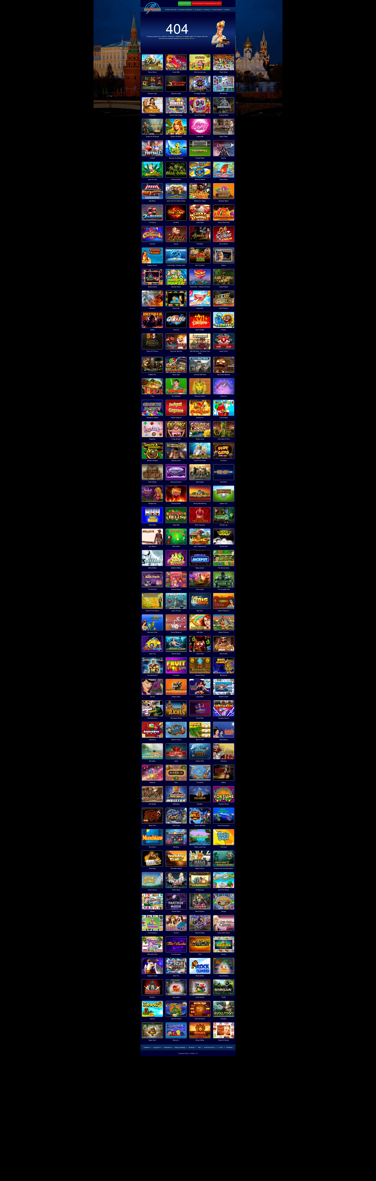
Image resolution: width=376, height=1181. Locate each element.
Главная (146, 1047)
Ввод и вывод (180, 1047)
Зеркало (191, 1047)
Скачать (227, 10)
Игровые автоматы (185, 10)
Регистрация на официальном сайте (206, 4)
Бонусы (207, 10)
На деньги (198, 10)
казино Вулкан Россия (187, 38)
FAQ (199, 1047)
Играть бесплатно (152, 62)
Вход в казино (184, 4)
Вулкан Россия (170, 10)
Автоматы (167, 1047)
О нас (221, 1047)
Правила (229, 1047)
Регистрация (217, 10)
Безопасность (209, 1047)
